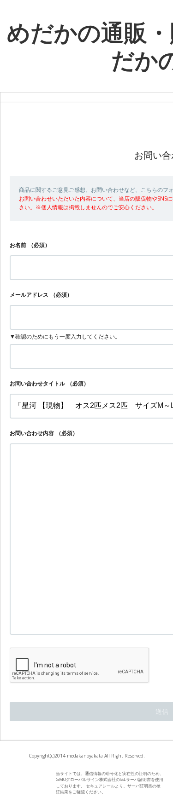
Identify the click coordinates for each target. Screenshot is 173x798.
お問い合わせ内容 (32, 433)
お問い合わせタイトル (37, 383)
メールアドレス (29, 295)
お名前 (18, 245)
